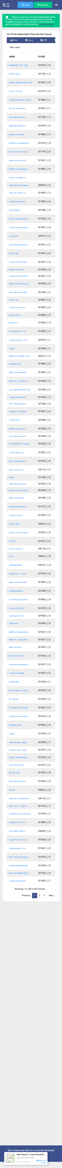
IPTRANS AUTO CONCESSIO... (20, 814)
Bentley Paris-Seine (16, 270)
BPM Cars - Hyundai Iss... (19, 381)
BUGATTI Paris (14, 74)
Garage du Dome (16, 515)
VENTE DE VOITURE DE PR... (19, 799)
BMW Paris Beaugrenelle (18, 632)
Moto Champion (15, 647)
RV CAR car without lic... (18, 109)
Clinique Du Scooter (17, 673)
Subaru (12, 734)
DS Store (12, 541)
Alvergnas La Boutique (18, 411)
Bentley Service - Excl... (17, 429)
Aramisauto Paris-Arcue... (19, 152)
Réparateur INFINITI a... (18, 126)
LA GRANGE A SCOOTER (18, 708)
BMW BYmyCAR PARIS (17, 372)
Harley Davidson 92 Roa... (19, 716)
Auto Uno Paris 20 (16, 470)
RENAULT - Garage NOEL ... (19, 640)
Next (51, 895)
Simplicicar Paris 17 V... (18, 822)
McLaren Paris (14, 315)
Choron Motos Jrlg (16, 453)
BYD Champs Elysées (17, 404)
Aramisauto (13, 236)
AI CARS (12, 790)
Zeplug (11, 349)
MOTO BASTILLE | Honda (18, 857)
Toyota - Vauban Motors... (19, 758)
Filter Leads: (15, 47)
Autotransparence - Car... (18, 340)
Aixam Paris (14, 300)
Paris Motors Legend (17, 831)
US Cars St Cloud (16, 91)
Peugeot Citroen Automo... (19, 228)
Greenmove (13, 623)
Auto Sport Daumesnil (17, 436)
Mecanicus (13, 323)
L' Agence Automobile (17, 397)
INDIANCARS (14, 682)
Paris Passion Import (17, 781)
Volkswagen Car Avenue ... (19, 185)
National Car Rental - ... (18, 135)
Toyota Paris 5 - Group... (18, 574)
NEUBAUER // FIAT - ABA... (19, 65)
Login (26, 5)
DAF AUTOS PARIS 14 (17, 178)
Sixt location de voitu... (17, 117)
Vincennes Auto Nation (18, 262)
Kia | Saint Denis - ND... (18, 331)
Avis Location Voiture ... (18, 461)
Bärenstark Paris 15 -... (18, 656)
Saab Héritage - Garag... (18, 742)
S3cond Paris (14, 524)
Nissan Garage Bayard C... (19, 219)
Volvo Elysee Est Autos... (18, 484)
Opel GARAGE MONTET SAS (19, 390)
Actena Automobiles (17, 498)
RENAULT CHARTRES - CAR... (20, 356)
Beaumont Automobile (17, 582)
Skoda (11, 477)
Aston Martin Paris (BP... (18, 292)
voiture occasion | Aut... (18, 160)
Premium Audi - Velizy (17, 750)
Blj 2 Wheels (14, 699)
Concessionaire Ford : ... (18, 308)
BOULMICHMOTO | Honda (19, 444)
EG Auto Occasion (16, 549)
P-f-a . (11, 556)
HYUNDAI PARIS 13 (16, 591)
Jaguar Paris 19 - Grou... (18, 840)
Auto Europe (13, 253)
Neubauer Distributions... (18, 507)
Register (44, 5)
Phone (41, 56)
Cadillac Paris (14, 420)
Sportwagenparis (15, 565)
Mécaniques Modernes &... (19, 284)
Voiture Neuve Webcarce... (19, 245)
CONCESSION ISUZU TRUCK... (20, 100)
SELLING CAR (14, 773)
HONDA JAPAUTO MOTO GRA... (21, 83)
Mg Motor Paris (15, 364)
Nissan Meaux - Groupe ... (19, 690)
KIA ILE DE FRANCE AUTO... (19, 873)
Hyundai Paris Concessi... (19, 490)
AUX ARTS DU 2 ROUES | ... (19, 276)
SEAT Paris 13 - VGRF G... (18, 806)
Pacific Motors (14, 210)
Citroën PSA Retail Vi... (17, 202)
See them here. (46, 24)
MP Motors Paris (15, 725)
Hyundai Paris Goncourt (18, 533)
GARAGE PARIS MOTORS (18, 866)
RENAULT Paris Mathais (18, 169)
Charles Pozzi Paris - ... (18, 608)
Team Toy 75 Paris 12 (17, 193)
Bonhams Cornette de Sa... (19, 143)
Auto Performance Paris (18, 600)
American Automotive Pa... (19, 665)
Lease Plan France (16, 765)
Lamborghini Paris (16, 616)
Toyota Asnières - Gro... (18, 848)
